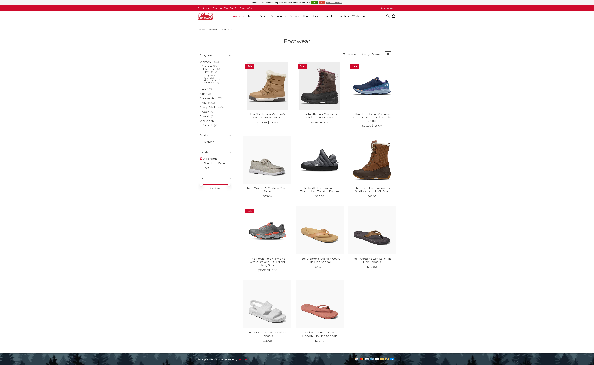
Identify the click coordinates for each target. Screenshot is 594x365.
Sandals (207, 78)
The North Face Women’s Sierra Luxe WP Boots (267, 116)
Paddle (204, 111)
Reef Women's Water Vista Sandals (267, 334)
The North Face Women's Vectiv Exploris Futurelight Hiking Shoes (267, 262)
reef (206, 167)
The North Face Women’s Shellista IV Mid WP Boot (372, 189)
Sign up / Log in (388, 8)
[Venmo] (392, 359)
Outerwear (208, 69)
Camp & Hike (208, 107)
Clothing (207, 66)
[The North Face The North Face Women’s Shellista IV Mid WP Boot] (372, 160)
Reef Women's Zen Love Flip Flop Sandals (372, 260)
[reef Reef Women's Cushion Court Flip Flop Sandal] (320, 230)
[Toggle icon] (387, 16)
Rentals (344, 16)
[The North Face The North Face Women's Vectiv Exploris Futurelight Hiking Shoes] (267, 230)
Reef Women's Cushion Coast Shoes (267, 189)
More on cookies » (334, 3)
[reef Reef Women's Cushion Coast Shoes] (267, 160)
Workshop (358, 16)
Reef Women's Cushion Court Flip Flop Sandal (320, 260)
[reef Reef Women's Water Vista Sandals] (267, 304)
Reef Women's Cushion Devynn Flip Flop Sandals (319, 334)
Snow (203, 102)
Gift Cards (206, 125)
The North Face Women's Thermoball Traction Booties (319, 189)
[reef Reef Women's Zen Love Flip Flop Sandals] (372, 230)
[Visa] (367, 359)
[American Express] (372, 359)
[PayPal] (382, 359)
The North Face (214, 163)
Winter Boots (210, 82)
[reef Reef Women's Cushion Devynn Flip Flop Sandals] (320, 304)
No (322, 3)
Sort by (365, 54)
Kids (202, 93)
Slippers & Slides (211, 80)
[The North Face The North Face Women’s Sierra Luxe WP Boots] (267, 86)
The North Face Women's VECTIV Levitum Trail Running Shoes (372, 117)
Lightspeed (243, 359)
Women (213, 29)
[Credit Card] (356, 359)
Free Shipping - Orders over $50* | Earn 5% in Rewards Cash (225, 8)
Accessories (208, 98)
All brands (210, 158)
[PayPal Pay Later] (387, 359)
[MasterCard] (362, 359)
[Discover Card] (377, 359)
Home (201, 29)
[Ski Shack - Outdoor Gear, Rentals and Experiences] (205, 16)
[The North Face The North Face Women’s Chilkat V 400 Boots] (320, 86)
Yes (314, 3)
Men (203, 89)
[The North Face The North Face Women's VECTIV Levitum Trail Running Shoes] (372, 86)
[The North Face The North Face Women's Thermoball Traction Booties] (320, 160)
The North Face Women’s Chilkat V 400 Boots (319, 116)
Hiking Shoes (209, 75)
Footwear (207, 71)
